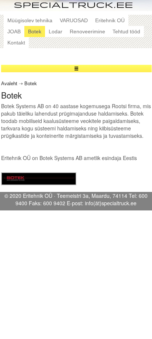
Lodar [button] (55, 31)
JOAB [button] (14, 31)
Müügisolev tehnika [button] (29, 20)
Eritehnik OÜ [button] (110, 20)
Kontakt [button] (16, 43)
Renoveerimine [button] (87, 31)
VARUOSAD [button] (74, 20)
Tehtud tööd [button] (126, 31)
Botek (30, 83)
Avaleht (9, 83)
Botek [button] (34, 31)
